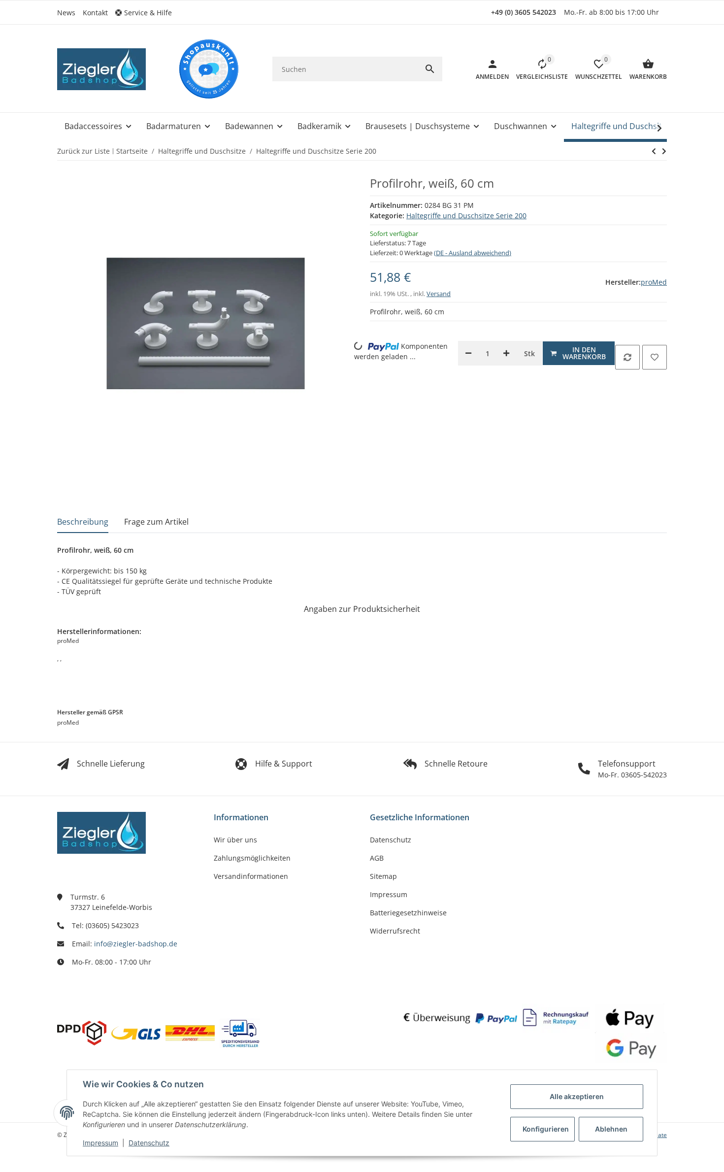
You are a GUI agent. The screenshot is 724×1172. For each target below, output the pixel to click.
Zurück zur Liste (83, 151)
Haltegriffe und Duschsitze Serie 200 (466, 215)
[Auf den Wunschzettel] (654, 357)
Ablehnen (611, 1129)
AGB (377, 858)
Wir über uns (235, 839)
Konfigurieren (546, 1129)
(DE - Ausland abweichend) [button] (472, 252)
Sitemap (383, 876)
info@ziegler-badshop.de (135, 943)
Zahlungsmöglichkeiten (252, 858)
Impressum (100, 1143)
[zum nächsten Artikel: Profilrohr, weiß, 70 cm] (654, 151)
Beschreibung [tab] (82, 521)
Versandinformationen (251, 876)
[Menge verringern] (468, 353)
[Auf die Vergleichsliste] (627, 357)
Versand (439, 293)
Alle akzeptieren (577, 1096)
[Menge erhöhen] (506, 353)
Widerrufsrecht (395, 931)
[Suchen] (430, 69)
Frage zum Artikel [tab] (156, 521)
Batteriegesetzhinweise (408, 912)
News (66, 12)
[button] (147, 12)
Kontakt (95, 12)
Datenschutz (149, 1143)
